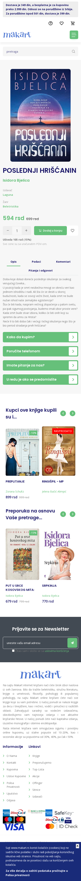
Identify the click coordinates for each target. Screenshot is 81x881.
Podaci (36, 261)
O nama (12, 756)
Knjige (36, 756)
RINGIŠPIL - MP (53, 482)
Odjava (11, 800)
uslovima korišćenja (57, 651)
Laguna (8, 195)
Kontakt (11, 762)
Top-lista (38, 769)
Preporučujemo (41, 762)
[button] (63, 413)
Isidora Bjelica (16, 180)
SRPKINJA (49, 586)
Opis (14, 261)
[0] (73, 23)
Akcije (36, 776)
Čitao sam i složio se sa (42, 651)
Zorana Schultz (15, 491)
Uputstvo (12, 793)
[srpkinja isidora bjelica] (59, 555)
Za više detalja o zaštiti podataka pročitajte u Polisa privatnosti (37, 873)
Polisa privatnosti (13, 784)
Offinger (37, 783)
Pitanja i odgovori (41, 270)
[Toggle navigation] (74, 35)
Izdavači (37, 796)
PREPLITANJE (15, 482)
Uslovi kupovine (16, 776)
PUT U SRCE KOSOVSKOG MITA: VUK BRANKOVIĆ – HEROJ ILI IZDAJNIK (20, 588)
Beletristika (10, 206)
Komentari (63, 261)
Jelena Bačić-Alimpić (54, 491)
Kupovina (12, 769)
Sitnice (36, 790)
